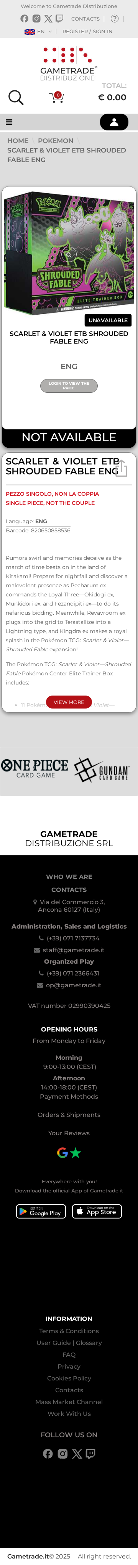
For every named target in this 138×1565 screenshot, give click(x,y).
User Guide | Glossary (69, 1342)
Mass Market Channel (69, 1402)
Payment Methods (69, 1096)
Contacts (69, 1390)
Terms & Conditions (69, 1331)
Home (18, 141)
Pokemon (57, 141)
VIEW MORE (69, 702)
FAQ (69, 1354)
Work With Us (69, 1413)
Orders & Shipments (69, 1114)
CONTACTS (85, 19)
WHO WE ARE (69, 877)
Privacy (69, 1366)
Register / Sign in (87, 31)
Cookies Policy (69, 1378)
